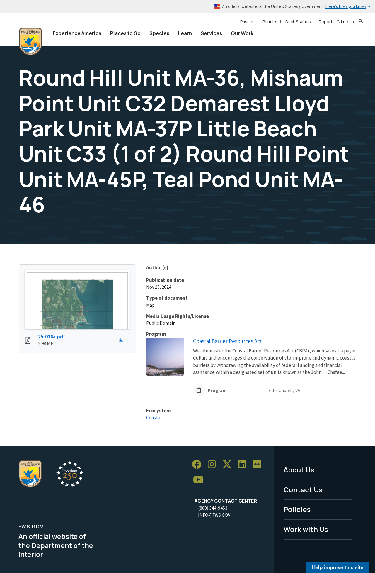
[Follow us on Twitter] (229, 464)
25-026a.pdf (51, 336)
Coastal (154, 417)
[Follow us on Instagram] (214, 464)
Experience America (77, 33)
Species (159, 33)
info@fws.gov (214, 515)
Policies (297, 509)
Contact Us (303, 489)
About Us (299, 469)
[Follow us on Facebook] (198, 464)
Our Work (242, 33)
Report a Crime (333, 21)
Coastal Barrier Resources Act (227, 341)
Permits (269, 21)
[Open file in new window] (27, 341)
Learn (185, 33)
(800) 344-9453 (212, 508)
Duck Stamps (298, 21)
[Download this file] (122, 340)
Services (211, 33)
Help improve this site (337, 567)
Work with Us (306, 529)
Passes (247, 21)
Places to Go (125, 33)
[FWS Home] (30, 42)
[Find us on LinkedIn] (244, 464)
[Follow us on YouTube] (200, 479)
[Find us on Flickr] (259, 464)
